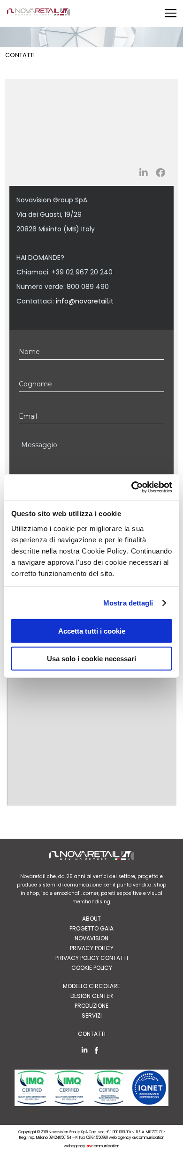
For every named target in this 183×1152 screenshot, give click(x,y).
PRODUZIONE (91, 1006)
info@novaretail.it (85, 301)
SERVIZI (92, 1015)
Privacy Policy (92, 948)
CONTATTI (92, 1034)
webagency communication (91, 1146)
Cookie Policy (91, 968)
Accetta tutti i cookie (91, 631)
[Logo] (38, 13)
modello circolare (91, 986)
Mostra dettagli (128, 602)
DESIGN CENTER (91, 996)
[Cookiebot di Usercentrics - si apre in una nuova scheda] (131, 487)
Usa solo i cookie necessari (91, 658)
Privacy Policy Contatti (91, 958)
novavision (91, 938)
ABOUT (91, 919)
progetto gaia (91, 928)
